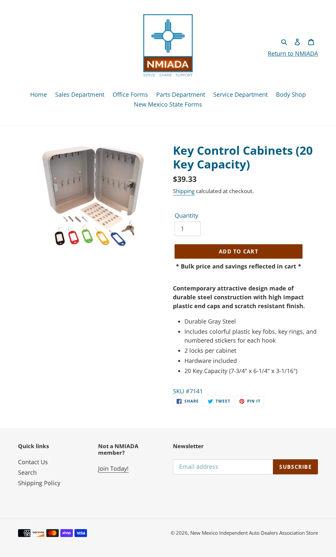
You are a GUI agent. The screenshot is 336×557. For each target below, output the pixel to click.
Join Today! (113, 468)
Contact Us (33, 462)
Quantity (186, 215)
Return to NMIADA (293, 53)
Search (27, 472)
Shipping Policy (39, 483)
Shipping (184, 191)
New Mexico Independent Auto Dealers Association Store (254, 532)
